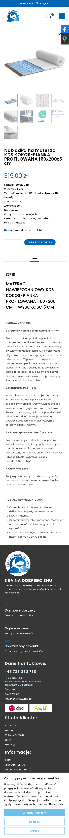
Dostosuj (34, 821)
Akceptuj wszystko (34, 812)
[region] (34, 805)
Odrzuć (34, 830)
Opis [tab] (34, 258)
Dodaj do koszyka (40, 242)
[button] (62, 16)
